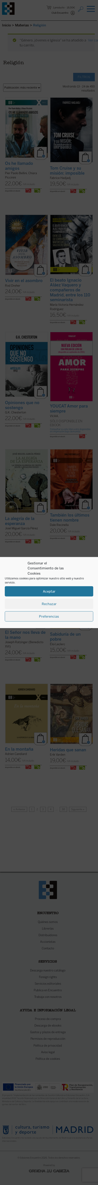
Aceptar (49, 591)
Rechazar (49, 604)
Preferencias (49, 616)
